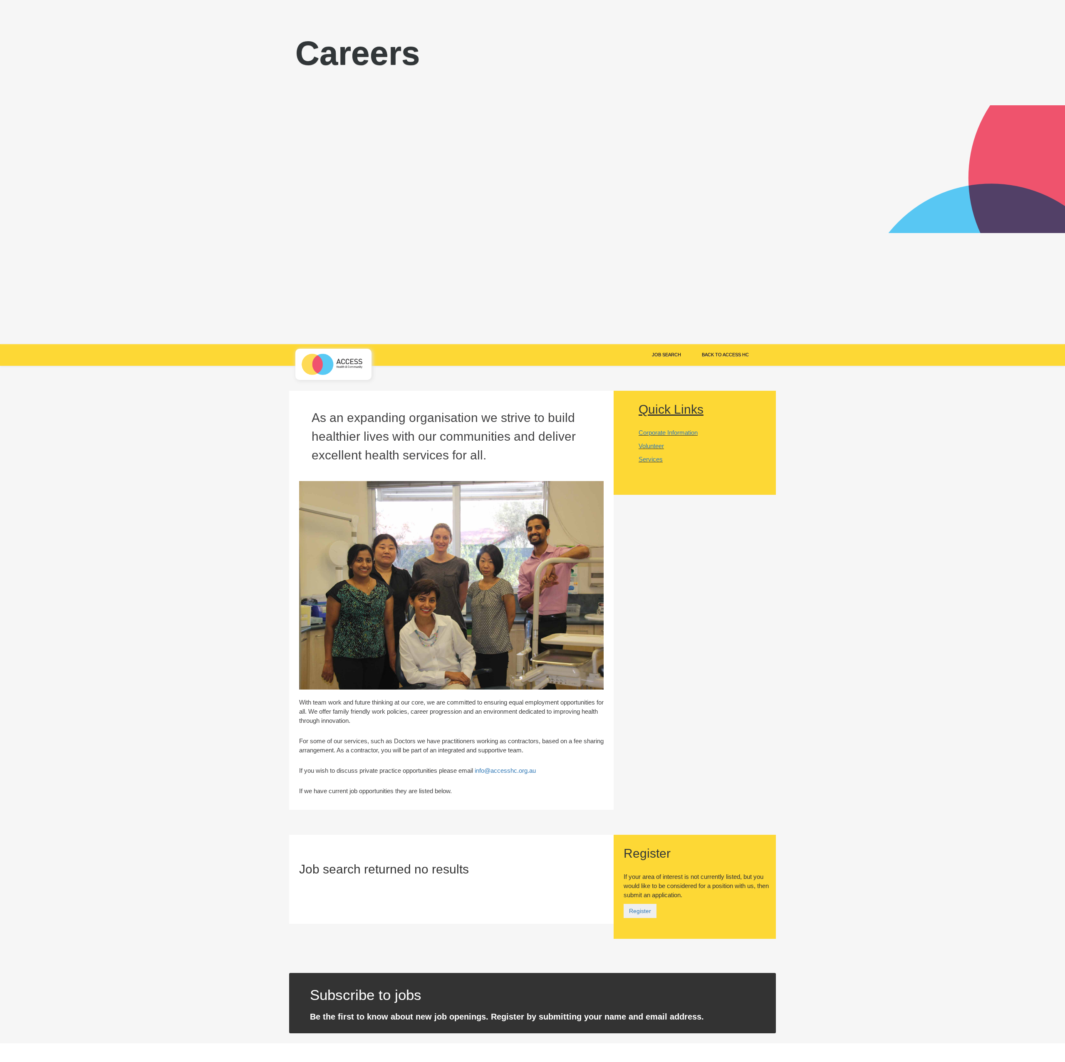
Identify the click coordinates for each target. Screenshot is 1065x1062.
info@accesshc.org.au (505, 770)
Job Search (666, 354)
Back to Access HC (725, 354)
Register (640, 911)
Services (651, 459)
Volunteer (651, 445)
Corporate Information (668, 432)
